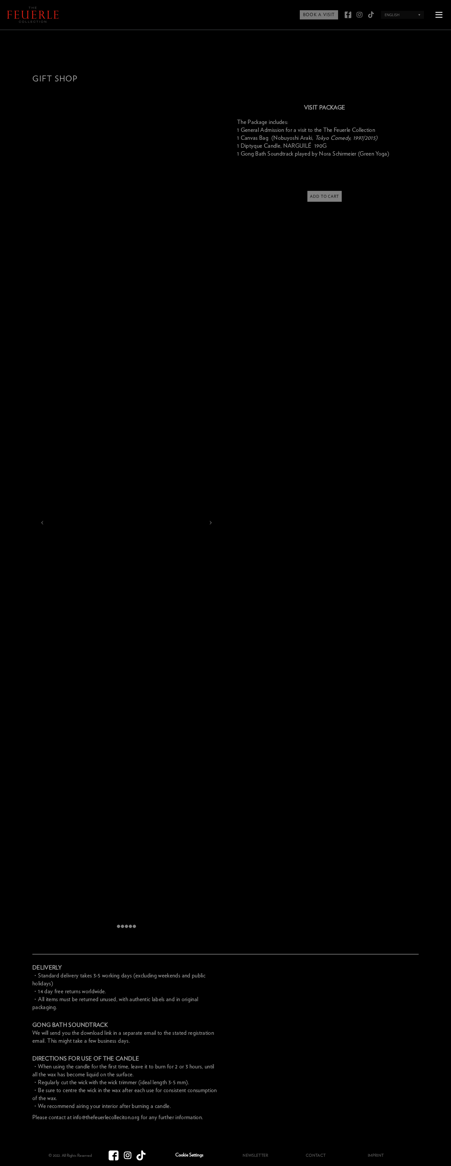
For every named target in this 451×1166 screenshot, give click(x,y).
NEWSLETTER (255, 1155)
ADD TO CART (324, 196)
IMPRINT (376, 1155)
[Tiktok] (371, 15)
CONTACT (316, 1155)
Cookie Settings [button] (189, 1155)
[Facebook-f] (348, 15)
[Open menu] (439, 14)
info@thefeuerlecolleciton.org (106, 1117)
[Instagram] (359, 15)
